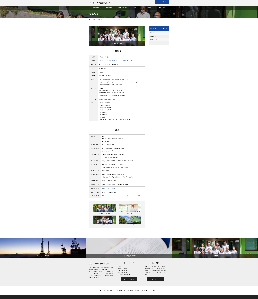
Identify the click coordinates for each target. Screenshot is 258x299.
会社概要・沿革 (104, 225)
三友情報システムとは (104, 213)
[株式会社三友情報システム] (100, 3)
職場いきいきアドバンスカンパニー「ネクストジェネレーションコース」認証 (121, 195)
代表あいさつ (130, 213)
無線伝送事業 (96, 7)
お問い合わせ (162, 7)
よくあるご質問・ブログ (122, 7)
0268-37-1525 (105, 64)
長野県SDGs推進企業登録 (108, 188)
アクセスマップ (130, 225)
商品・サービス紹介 (108, 290)
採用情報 (149, 7)
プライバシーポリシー (145, 290)
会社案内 (135, 7)
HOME (100, 290)
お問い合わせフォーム (129, 279)
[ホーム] (89, 19)
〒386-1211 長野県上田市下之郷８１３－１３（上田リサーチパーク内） (116, 60)
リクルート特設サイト (162, 1)
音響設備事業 (109, 7)
